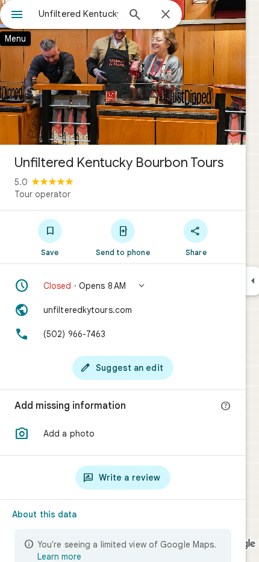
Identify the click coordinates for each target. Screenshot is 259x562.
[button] (123, 286)
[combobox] (78, 14)
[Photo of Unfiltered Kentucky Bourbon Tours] (123, 72)
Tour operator (42, 194)
